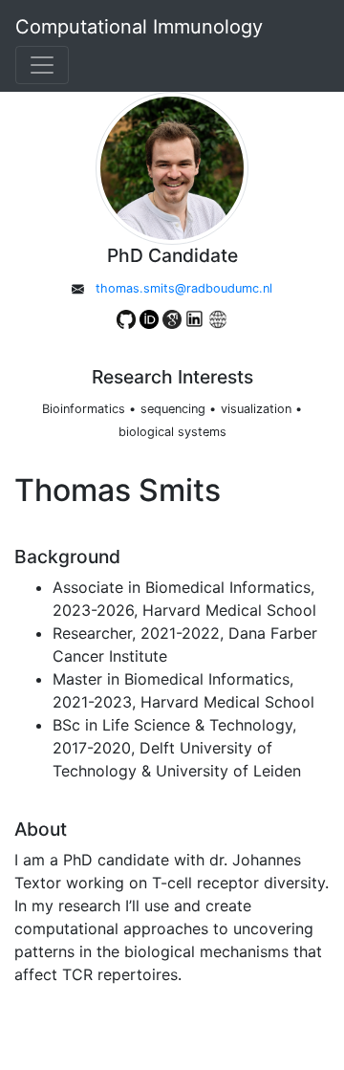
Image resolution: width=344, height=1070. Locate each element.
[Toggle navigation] (42, 65)
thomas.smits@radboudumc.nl (184, 288)
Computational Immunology (139, 26)
